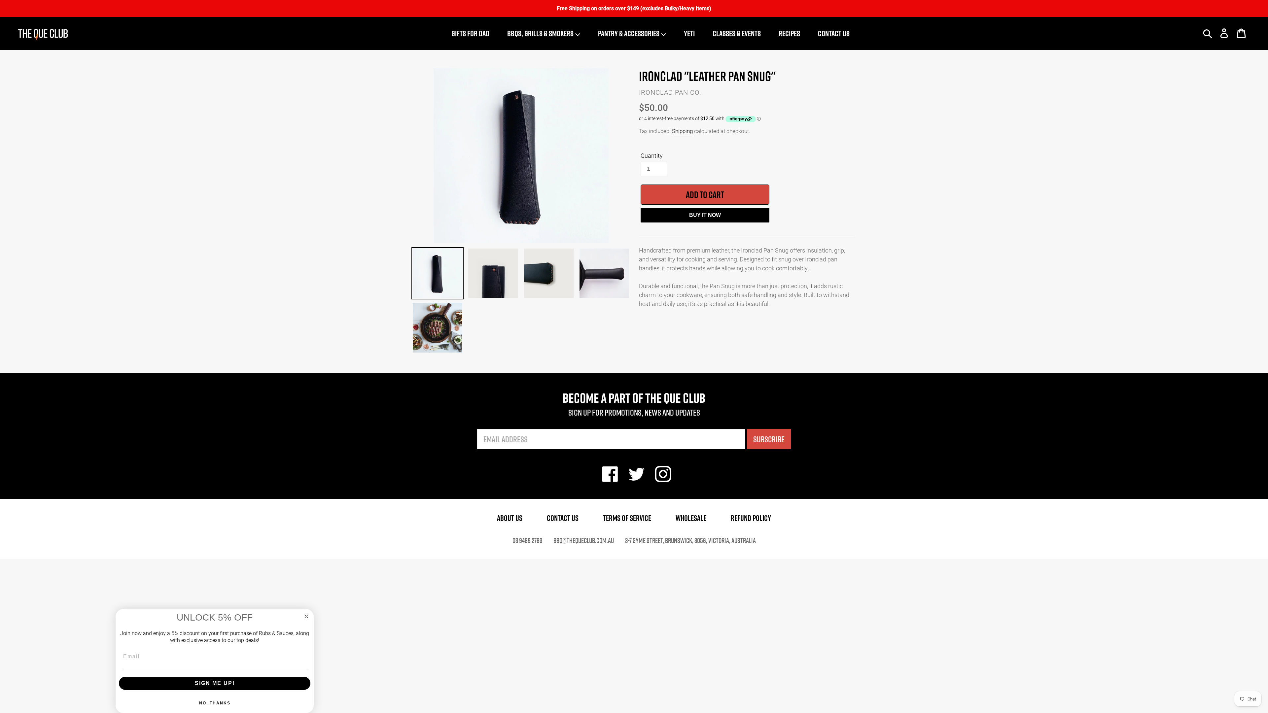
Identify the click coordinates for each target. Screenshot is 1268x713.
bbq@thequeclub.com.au (583, 540)
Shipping (682, 131)
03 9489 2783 (527, 540)
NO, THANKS (214, 703)
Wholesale (691, 518)
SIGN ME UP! (215, 683)
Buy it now (705, 215)
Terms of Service (627, 518)
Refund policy (751, 518)
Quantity (652, 155)
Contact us (563, 518)
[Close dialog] (306, 616)
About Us (509, 518)
